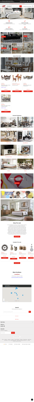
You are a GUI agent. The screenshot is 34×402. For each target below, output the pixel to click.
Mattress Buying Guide (13, 340)
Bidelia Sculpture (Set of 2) (13, 254)
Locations (12, 339)
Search (3, 339)
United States (16, 336)
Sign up (13, 332)
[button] (2, 13)
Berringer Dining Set (15, 85)
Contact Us (9, 339)
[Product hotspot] (11, 205)
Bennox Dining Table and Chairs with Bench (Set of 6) (5, 85)
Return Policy (29, 339)
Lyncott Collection (17, 236)
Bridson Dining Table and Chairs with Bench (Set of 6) (5, 106)
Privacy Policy (6, 340)
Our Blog (29, 340)
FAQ (9, 340)
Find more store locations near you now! (17, 277)
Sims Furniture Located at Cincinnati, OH (22, 340)
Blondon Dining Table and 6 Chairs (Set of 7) (27, 85)
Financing (21, 339)
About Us (6, 339)
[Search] (20, 6)
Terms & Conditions (17, 339)
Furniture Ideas (25, 339)
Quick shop (6, 89)
